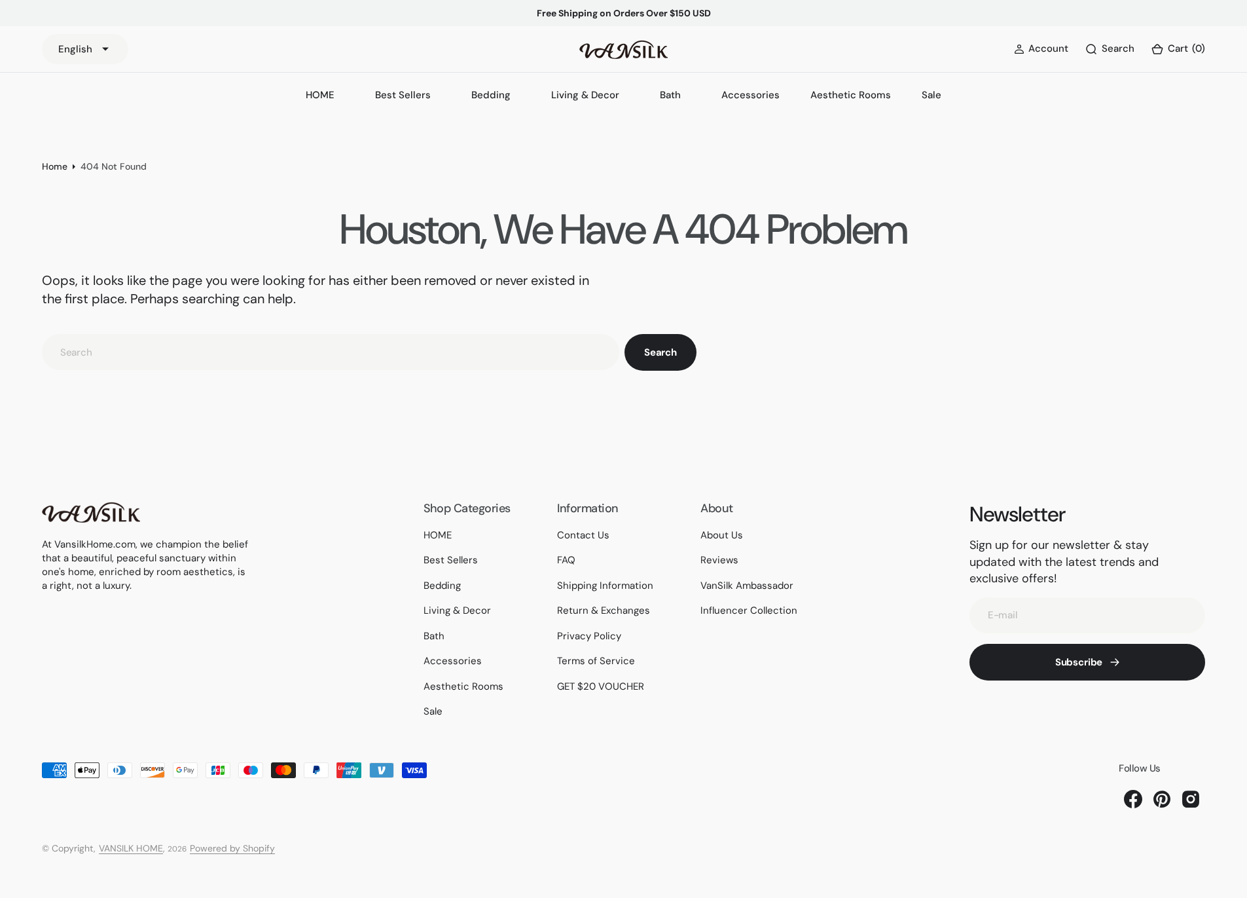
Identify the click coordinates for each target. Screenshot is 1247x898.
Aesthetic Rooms (850, 95)
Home (54, 166)
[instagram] (1190, 799)
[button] (1178, 49)
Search (660, 352)
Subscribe (1079, 662)
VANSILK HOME (131, 848)
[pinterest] (1162, 799)
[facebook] (1133, 799)
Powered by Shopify (232, 848)
